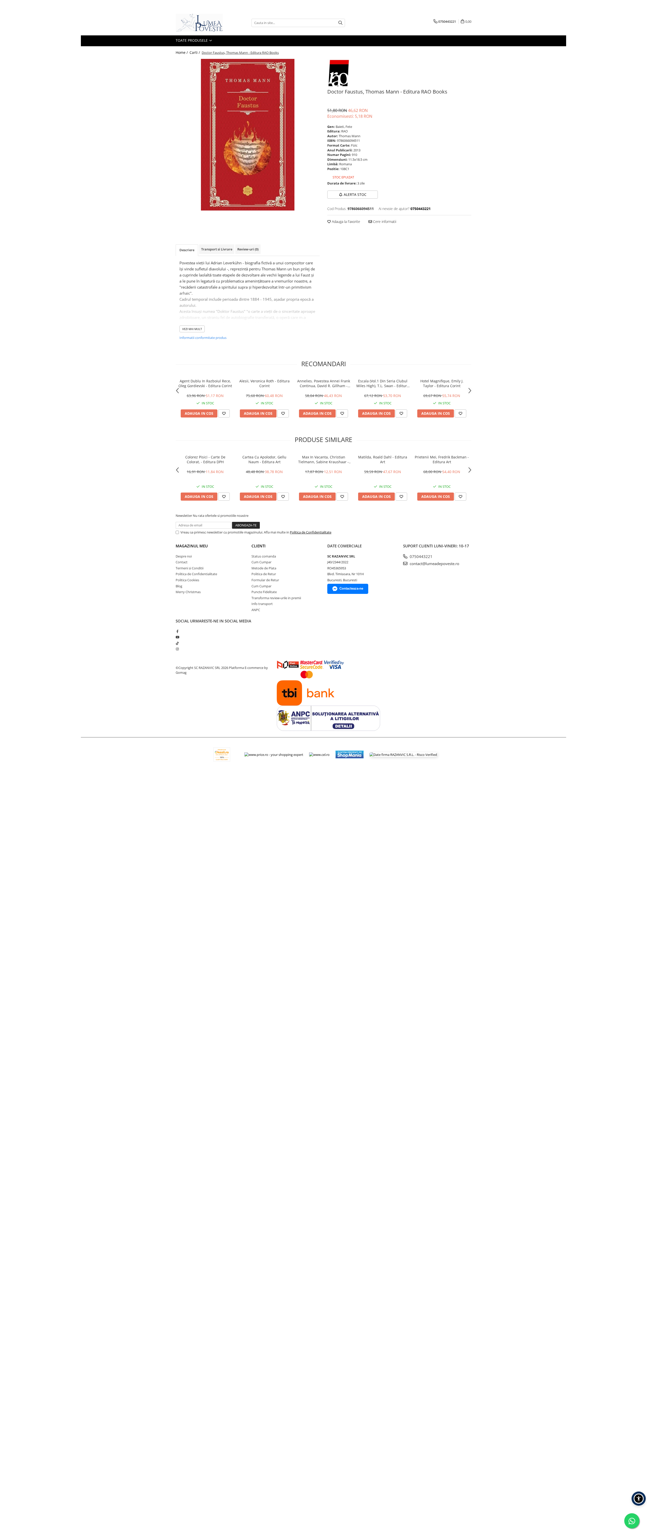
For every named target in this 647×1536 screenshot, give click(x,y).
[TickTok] (177, 643)
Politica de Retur (263, 574)
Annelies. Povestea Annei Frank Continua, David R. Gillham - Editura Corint (323, 383)
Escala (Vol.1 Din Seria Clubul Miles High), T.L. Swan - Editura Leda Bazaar (382, 383)
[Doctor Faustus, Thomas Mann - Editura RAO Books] (248, 135)
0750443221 (420, 556)
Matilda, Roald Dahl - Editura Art (382, 459)
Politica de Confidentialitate (310, 532)
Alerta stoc (355, 194)
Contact (182, 562)
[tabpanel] (248, 135)
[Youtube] (177, 637)
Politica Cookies (187, 580)
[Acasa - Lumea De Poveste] (201, 23)
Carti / (195, 52)
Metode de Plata (263, 568)
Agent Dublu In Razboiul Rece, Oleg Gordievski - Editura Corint (205, 383)
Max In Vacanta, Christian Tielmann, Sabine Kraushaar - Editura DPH (323, 459)
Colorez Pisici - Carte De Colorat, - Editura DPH (205, 459)
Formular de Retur (265, 580)
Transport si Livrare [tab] (216, 249)
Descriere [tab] (186, 250)
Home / (182, 52)
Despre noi (184, 556)
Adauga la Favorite (345, 221)
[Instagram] (177, 649)
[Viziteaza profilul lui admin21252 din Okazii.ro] (221, 754)
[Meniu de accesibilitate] (639, 1499)
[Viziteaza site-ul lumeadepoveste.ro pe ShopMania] (349, 754)
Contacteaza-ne (351, 588)
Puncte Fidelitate (264, 592)
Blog (179, 586)
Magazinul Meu (192, 545)
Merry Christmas (188, 592)
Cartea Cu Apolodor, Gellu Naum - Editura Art (264, 459)
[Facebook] (177, 631)
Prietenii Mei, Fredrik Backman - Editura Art (442, 459)
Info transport (262, 603)
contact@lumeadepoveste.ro (434, 563)
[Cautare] (340, 23)
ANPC (255, 610)
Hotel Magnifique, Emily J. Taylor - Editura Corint (442, 383)
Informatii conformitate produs (202, 337)
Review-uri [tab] (248, 249)
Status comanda (263, 556)
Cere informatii (384, 221)
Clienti (258, 545)
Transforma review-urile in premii (276, 598)
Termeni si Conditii (189, 568)
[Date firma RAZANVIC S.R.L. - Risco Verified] (403, 754)
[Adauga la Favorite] (224, 413)
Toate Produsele (192, 40)
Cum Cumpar (261, 562)
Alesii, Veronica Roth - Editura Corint (264, 383)
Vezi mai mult (192, 329)
